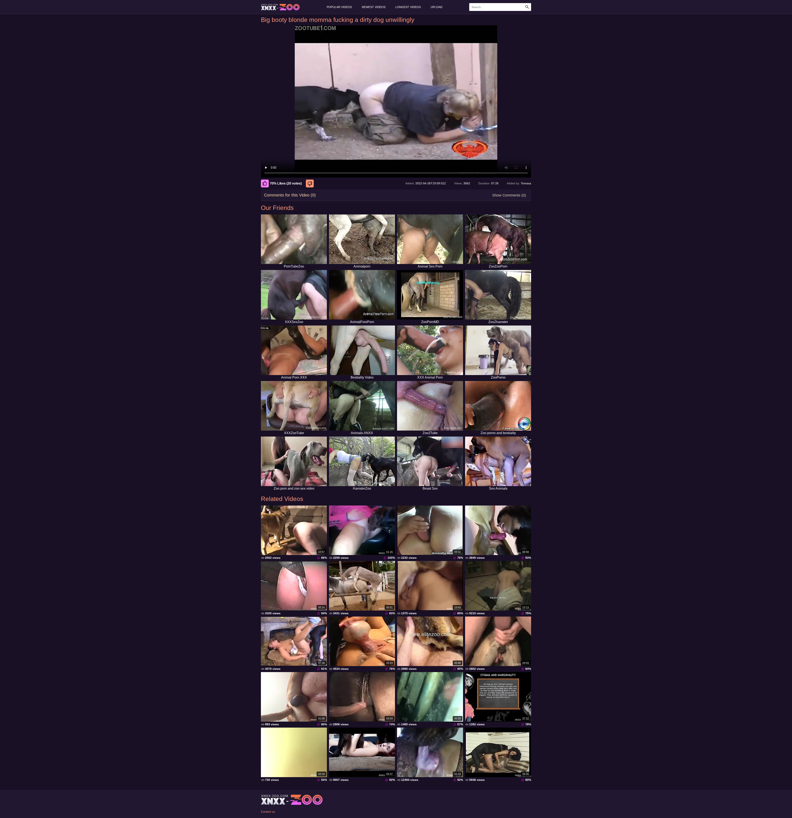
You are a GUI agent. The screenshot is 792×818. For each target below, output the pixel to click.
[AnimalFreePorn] (362, 295)
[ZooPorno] (498, 350)
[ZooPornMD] (430, 295)
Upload (436, 7)
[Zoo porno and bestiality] (498, 406)
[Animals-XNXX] (362, 406)
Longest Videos (408, 7)
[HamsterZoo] (362, 461)
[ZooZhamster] (498, 295)
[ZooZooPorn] (498, 239)
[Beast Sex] (430, 461)
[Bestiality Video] (362, 350)
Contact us (268, 811)
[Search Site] (527, 7)
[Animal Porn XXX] (294, 350)
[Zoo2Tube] (430, 406)
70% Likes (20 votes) (286, 183)
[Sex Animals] (498, 461)
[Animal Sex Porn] (430, 239)
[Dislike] (310, 183)
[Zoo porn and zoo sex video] (294, 461)
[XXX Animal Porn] (430, 350)
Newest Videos (373, 7)
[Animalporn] (362, 239)
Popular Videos (339, 7)
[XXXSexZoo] (294, 295)
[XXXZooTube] (294, 406)
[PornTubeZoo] (294, 239)
